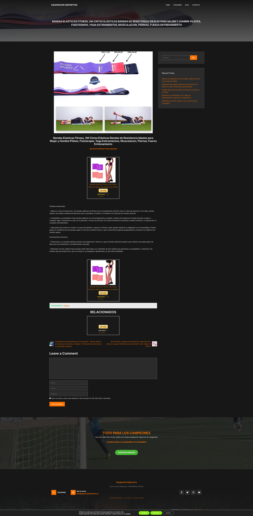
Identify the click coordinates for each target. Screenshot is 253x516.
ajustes (128, 514)
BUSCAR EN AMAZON (126, 452)
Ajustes (168, 513)
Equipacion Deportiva (64, 5)
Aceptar (144, 513)
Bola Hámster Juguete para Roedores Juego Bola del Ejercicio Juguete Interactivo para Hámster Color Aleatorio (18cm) (128, 344)
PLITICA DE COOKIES (139, 498)
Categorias (177, 5)
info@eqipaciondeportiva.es (87, 494)
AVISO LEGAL (127, 498)
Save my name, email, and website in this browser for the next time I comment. (81, 398)
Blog (187, 5)
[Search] (193, 57)
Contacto (196, 5)
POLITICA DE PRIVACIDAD (116, 498)
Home (168, 5)
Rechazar (156, 513)
